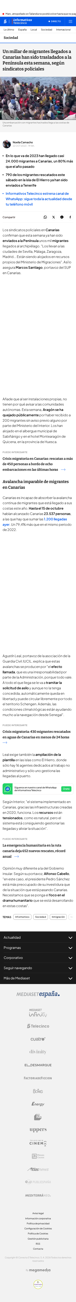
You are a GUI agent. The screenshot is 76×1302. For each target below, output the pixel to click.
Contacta (38, 1248)
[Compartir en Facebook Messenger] (62, 217)
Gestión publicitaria (38, 1238)
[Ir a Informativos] (22, 21)
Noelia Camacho (23, 142)
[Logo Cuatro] (38, 1039)
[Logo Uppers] (38, 1130)
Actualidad (12, 937)
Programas (12, 947)
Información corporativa (38, 1218)
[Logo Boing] (38, 1091)
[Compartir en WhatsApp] (45, 217)
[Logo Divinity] (38, 1052)
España (22, 29)
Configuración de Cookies (38, 1228)
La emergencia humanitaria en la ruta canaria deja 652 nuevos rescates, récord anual (34, 851)
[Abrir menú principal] (70, 21)
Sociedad (46, 29)
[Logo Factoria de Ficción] (38, 1078)
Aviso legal (38, 1213)
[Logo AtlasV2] (38, 1169)
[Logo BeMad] (38, 1117)
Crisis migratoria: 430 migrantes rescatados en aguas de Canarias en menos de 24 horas (37, 734)
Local (34, 29)
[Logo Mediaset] (38, 996)
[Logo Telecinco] (38, 1026)
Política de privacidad (38, 1223)
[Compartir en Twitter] (53, 217)
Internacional (63, 29)
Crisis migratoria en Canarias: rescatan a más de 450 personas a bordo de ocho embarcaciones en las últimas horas (38, 464)
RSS (38, 1243)
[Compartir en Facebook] (70, 217)
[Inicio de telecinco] (5, 21)
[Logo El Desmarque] (38, 1065)
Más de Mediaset (17, 978)
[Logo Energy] (38, 1104)
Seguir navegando (18, 968)
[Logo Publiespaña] (38, 1182)
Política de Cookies (38, 1233)
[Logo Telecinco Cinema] (38, 1143)
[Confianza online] (38, 1288)
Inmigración (58, 917)
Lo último (9, 29)
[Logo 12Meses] (38, 1156)
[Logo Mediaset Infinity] (38, 1013)
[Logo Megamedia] (39, 1270)
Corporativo (13, 957)
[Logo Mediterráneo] (38, 1195)
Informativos (22, 917)
